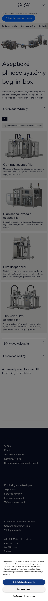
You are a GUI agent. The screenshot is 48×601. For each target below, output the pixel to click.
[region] (24, 577)
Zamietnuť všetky (24, 589)
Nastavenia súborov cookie (24, 596)
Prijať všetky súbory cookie (24, 582)
